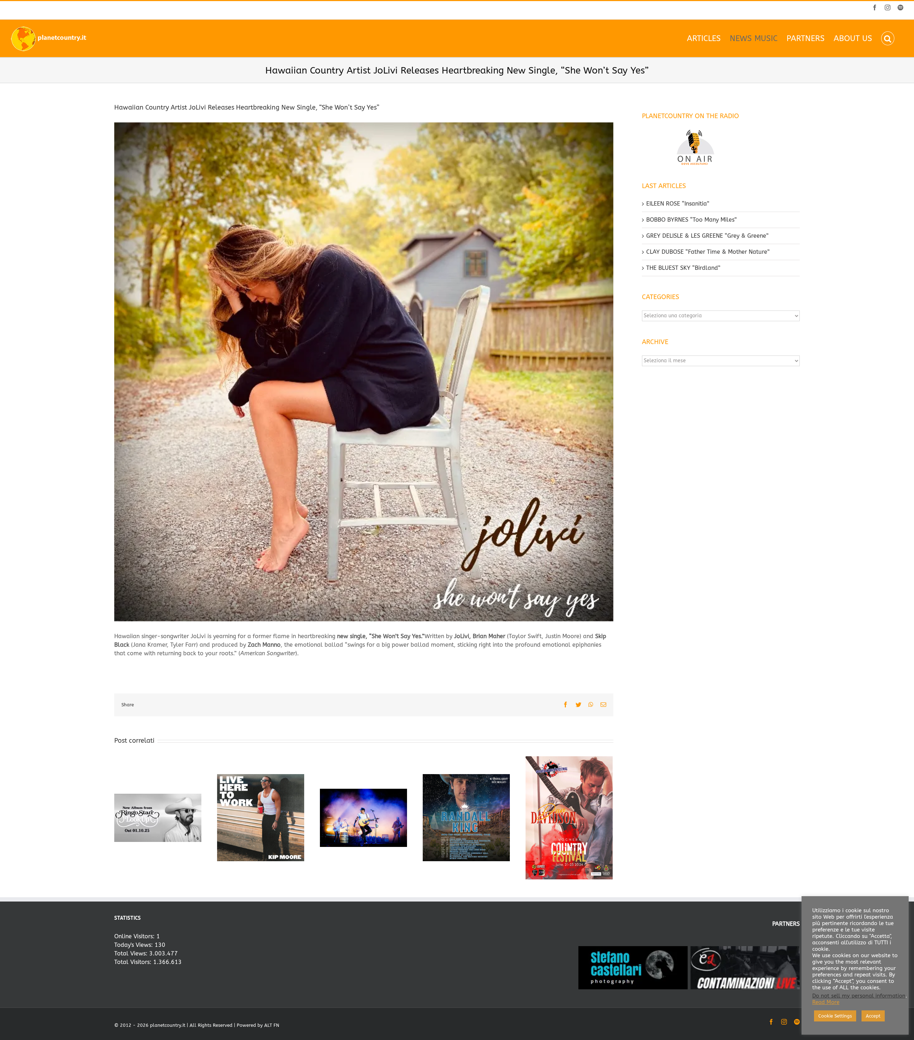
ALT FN (271, 1025)
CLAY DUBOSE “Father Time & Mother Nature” (708, 251)
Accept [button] (873, 1016)
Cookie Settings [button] (835, 1016)
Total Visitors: (133, 962)
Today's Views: (134, 944)
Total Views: (131, 953)
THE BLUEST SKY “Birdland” (683, 267)
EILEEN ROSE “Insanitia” (677, 203)
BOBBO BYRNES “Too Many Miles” (691, 219)
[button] (887, 38)
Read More (825, 1002)
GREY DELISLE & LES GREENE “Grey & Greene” (707, 235)
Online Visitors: (135, 936)
